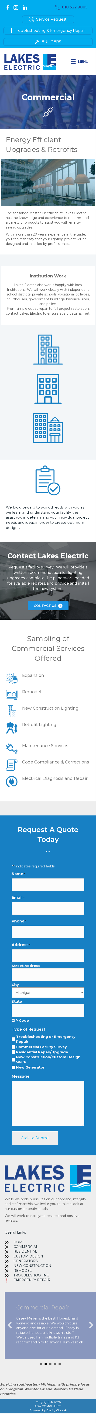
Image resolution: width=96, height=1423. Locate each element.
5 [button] (59, 1364)
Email (18, 897)
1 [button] (41, 1364)
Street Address (26, 965)
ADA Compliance (48, 1406)
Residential (25, 1251)
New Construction (32, 1266)
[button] (71, 7)
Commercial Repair (42, 1307)
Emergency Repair (32, 1280)
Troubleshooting (31, 1275)
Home (19, 1242)
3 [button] (50, 1364)
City (15, 984)
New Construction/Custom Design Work (48, 1059)
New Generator (30, 1067)
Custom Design (28, 1256)
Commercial (26, 1247)
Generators (26, 1261)
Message (21, 1076)
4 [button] (55, 1364)
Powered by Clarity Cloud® (48, 1410)
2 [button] (46, 1364)
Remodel (23, 1270)
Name (18, 874)
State (17, 1001)
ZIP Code (20, 1020)
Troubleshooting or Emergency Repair (45, 1039)
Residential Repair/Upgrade (42, 1052)
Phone (19, 921)
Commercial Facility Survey (41, 1047)
